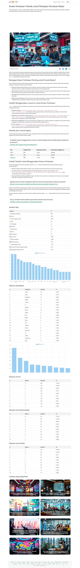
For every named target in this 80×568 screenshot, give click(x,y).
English (12, 562)
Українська (33, 563)
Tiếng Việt (38, 563)
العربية (43, 563)
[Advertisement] (40, 22)
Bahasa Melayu (65, 562)
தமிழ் (63, 563)
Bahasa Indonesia (58, 562)
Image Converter (57, 2)
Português (44, 562)
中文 (15, 562)
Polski (20, 563)
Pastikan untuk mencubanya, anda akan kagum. (26, 202)
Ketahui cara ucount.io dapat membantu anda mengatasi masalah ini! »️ (34, 184)
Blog (63, 2)
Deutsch (23, 562)
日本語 (53, 563)
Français (32, 562)
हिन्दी (45, 563)
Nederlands (15, 563)
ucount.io (12, 157)
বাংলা (60, 563)
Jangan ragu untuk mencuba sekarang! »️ (23, 144)
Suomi (52, 562)
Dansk (36, 562)
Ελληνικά (49, 563)
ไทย (66, 563)
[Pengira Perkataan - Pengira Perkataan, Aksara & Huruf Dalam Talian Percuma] (13, 1)
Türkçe (49, 562)
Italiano (39, 562)
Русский (19, 562)
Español (27, 562)
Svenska (28, 563)
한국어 (57, 563)
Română (23, 563)
